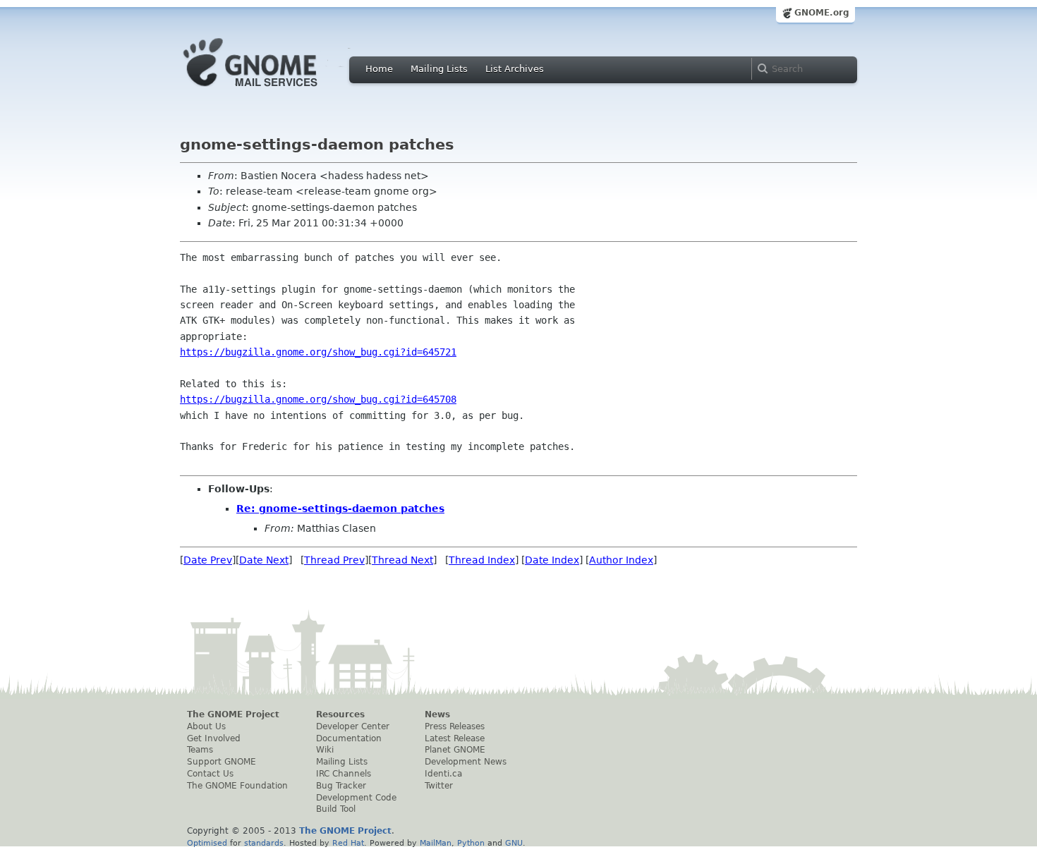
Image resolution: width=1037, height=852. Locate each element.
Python (471, 843)
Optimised (207, 843)
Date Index (552, 560)
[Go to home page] (271, 90)
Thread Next (402, 560)
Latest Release (455, 738)
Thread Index (482, 560)
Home (379, 68)
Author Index (621, 560)
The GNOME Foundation (237, 786)
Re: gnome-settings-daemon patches (340, 508)
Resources (340, 714)
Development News (466, 762)
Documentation (349, 738)
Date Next (264, 560)
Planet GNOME (455, 750)
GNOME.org (821, 13)
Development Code (356, 798)
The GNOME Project (233, 714)
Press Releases (455, 726)
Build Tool (336, 809)
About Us (206, 726)
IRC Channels (343, 774)
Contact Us (210, 774)
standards (264, 843)
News (437, 714)
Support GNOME (221, 762)
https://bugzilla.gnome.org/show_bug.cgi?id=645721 (318, 352)
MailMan (435, 843)
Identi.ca (443, 774)
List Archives (514, 68)
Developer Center (352, 726)
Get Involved (214, 738)
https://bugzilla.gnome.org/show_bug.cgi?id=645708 (318, 399)
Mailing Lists (439, 68)
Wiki (325, 750)
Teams (200, 750)
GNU (514, 843)
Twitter (439, 786)
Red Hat (348, 843)
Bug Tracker (341, 786)
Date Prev (207, 560)
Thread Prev (334, 560)
